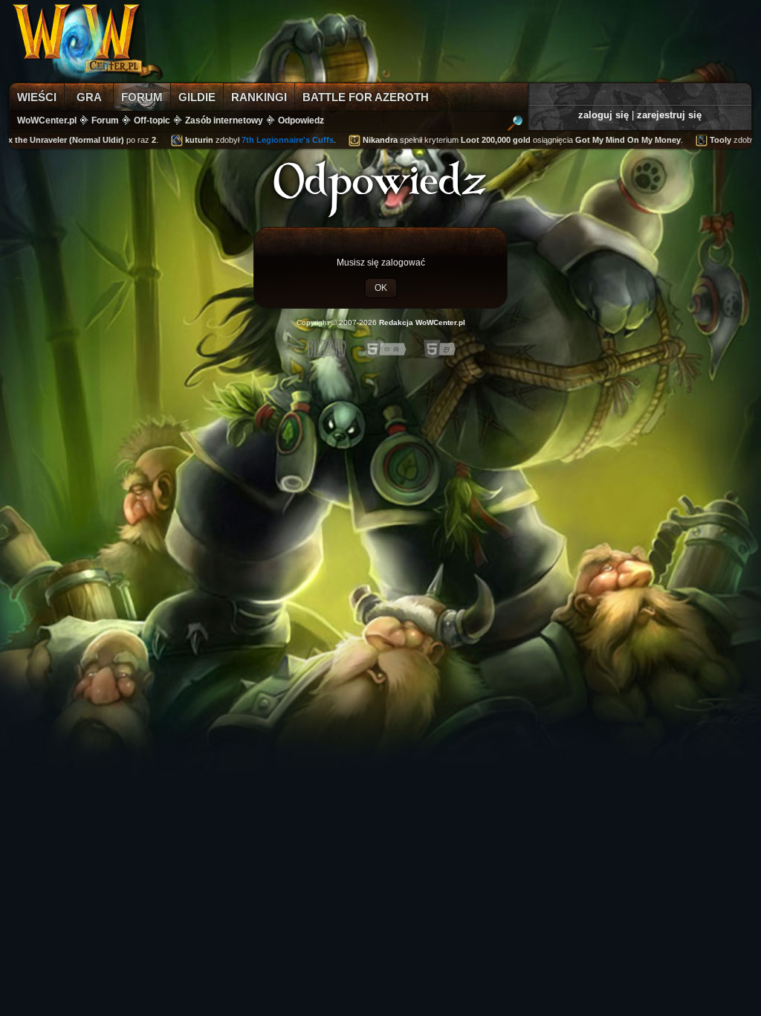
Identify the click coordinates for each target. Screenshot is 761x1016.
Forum (105, 120)
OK (381, 288)
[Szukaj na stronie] (515, 125)
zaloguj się (603, 114)
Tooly (708, 139)
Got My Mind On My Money (615, 139)
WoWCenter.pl (47, 120)
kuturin (186, 139)
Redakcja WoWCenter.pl (422, 322)
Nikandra (367, 139)
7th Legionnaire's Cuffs (275, 139)
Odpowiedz (301, 120)
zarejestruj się (669, 114)
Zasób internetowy (224, 120)
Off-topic (152, 120)
